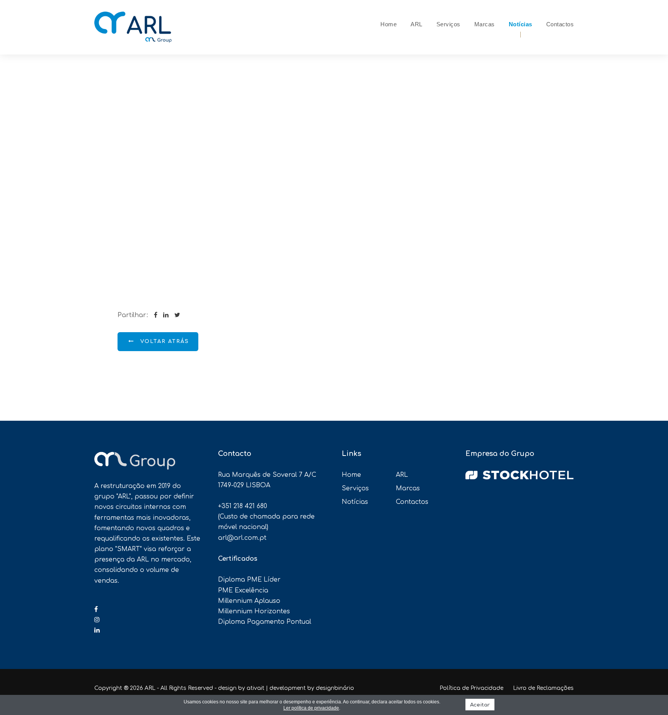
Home (388, 24)
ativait (255, 688)
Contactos (560, 24)
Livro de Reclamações (543, 688)
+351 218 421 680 (242, 506)
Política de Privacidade (471, 688)
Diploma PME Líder (249, 579)
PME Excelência (243, 590)
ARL (417, 24)
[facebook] (96, 609)
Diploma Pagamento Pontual (264, 621)
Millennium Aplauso (249, 600)
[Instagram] (97, 619)
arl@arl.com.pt (242, 537)
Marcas (484, 24)
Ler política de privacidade (311, 708)
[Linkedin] (97, 630)
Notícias (520, 24)
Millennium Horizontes (254, 611)
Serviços (448, 24)
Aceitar (480, 705)
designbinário (335, 688)
